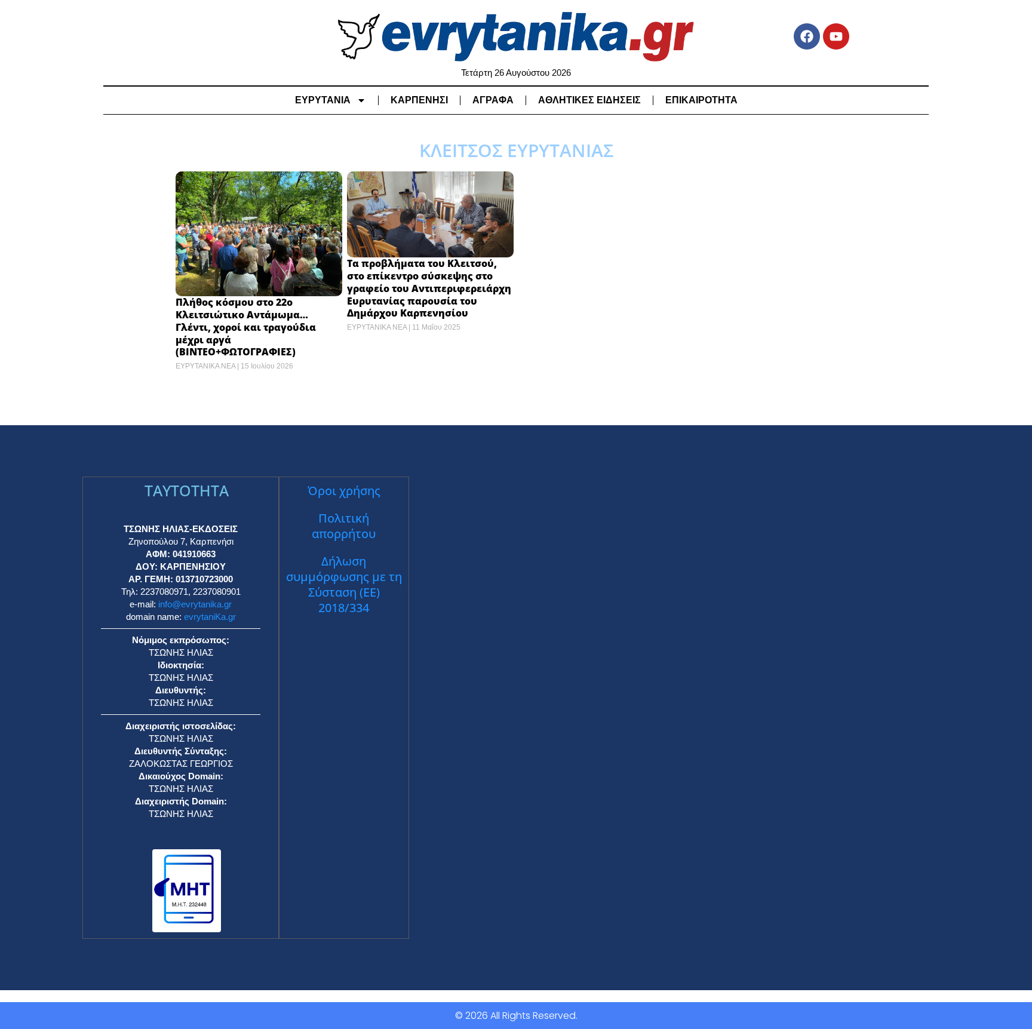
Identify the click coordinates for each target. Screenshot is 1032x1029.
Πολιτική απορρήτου (344, 526)
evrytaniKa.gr (210, 617)
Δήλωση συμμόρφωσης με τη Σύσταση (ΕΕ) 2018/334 (344, 584)
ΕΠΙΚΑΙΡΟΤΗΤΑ (701, 100)
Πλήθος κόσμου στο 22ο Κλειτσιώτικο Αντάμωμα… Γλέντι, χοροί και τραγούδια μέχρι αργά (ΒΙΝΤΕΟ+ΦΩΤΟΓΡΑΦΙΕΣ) (246, 327)
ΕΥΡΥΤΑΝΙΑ (323, 100)
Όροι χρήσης (344, 491)
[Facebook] (807, 36)
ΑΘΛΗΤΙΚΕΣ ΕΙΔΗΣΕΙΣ (589, 100)
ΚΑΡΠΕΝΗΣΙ (419, 100)
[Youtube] (836, 36)
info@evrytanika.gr (195, 604)
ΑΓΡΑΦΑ (493, 100)
